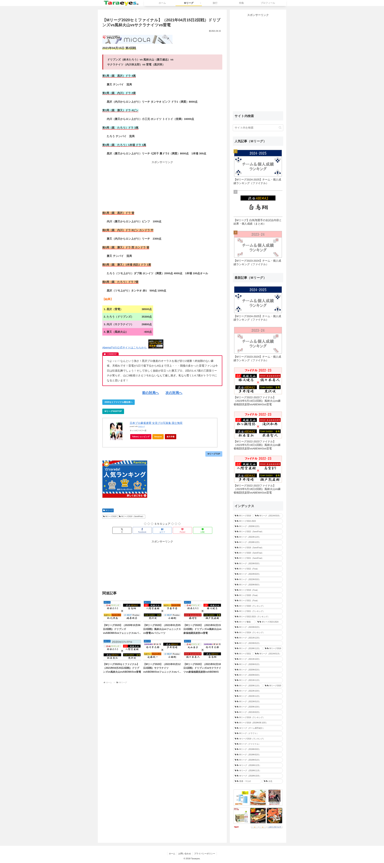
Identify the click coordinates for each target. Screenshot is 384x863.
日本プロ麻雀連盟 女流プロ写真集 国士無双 (156, 423)
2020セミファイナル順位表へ (118, 402)
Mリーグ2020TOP (113, 411)
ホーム (172, 853)
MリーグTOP (214, 454)
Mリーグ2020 (111, 516)
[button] (280, 127)
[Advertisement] (162, 186)
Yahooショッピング (141, 436)
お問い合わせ (184, 853)
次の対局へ (174, 393)
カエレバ (141, 426)
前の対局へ (150, 393)
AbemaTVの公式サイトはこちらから (124, 347)
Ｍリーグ (109, 510)
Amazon (158, 436)
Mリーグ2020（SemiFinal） (132, 516)
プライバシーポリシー (204, 853)
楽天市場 (170, 436)
